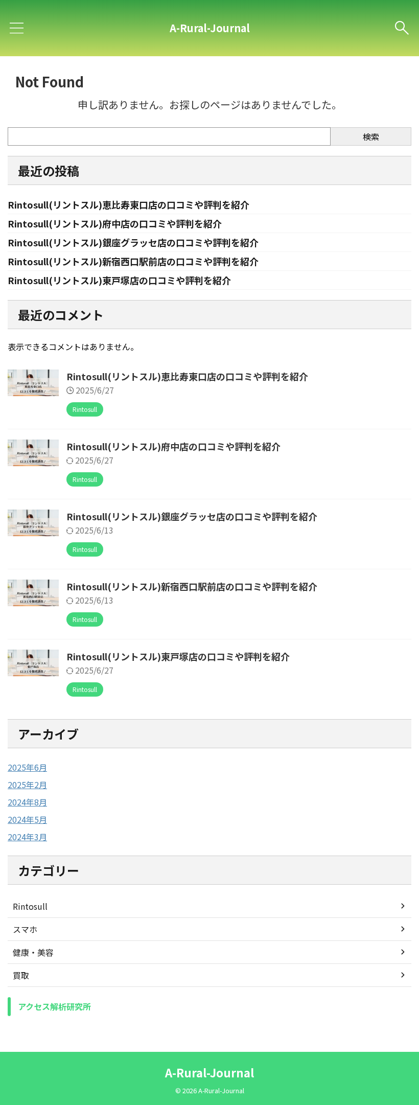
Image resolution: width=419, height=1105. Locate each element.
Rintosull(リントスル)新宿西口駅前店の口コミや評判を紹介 (133, 261)
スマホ (25, 929)
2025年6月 (27, 767)
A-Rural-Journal (210, 27)
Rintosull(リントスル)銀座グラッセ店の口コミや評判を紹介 (133, 242)
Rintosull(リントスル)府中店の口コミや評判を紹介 (115, 223)
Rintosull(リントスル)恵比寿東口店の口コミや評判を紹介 (128, 204)
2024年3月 (27, 837)
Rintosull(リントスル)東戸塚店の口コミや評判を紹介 (119, 280)
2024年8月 (27, 802)
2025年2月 (27, 784)
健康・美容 (33, 952)
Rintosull (30, 906)
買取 (21, 975)
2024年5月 (27, 819)
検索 (371, 136)
